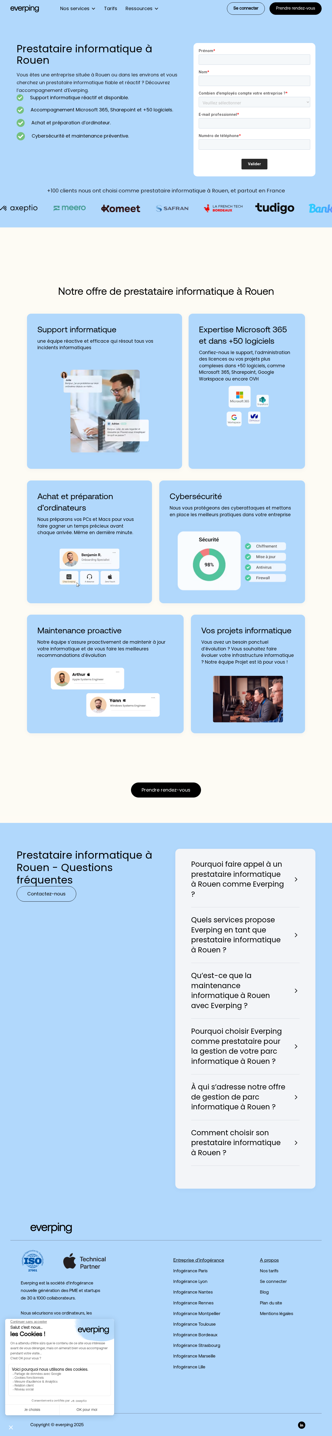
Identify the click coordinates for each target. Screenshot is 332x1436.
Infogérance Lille (189, 1367)
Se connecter (245, 8)
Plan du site (271, 1303)
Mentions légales (276, 1314)
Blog (264, 1292)
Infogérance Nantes (193, 1292)
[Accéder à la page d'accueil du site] (41, 1228)
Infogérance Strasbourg (196, 1346)
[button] (78, 9)
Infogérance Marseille (194, 1356)
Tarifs (110, 8)
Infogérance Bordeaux (195, 1335)
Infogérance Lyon (190, 1282)
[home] (24, 8)
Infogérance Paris (190, 1271)
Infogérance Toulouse (194, 1324)
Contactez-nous (46, 894)
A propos (269, 1260)
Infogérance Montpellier (196, 1314)
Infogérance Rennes (193, 1303)
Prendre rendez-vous (295, 8)
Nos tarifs (269, 1271)
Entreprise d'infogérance (198, 1260)
